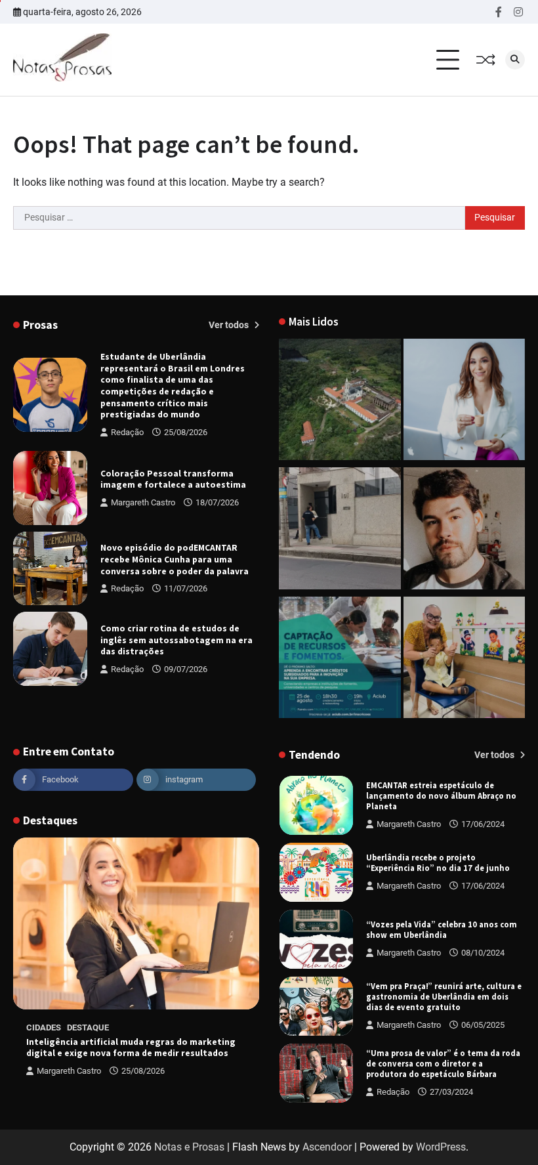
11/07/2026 (185, 588)
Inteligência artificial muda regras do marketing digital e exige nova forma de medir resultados (131, 1047)
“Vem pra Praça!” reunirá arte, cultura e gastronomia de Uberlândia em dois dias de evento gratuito (444, 997)
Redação (127, 432)
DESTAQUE (88, 1027)
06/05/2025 (483, 1025)
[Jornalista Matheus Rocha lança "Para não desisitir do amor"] (465, 530)
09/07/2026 (185, 669)
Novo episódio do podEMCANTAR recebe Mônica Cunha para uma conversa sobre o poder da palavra (174, 559)
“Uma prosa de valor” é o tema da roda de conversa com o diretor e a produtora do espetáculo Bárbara (443, 1064)
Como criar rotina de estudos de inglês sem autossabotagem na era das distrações (176, 640)
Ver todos (230, 325)
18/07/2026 (217, 502)
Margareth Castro (143, 502)
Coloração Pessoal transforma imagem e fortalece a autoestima (173, 479)
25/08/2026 (185, 432)
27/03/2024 (451, 1092)
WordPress (441, 1147)
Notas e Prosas (189, 1147)
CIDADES (43, 1027)
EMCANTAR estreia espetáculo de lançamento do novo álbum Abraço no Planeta (441, 796)
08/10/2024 (483, 953)
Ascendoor (327, 1147)
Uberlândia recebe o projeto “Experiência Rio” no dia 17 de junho (438, 863)
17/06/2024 (483, 824)
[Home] (465, 402)
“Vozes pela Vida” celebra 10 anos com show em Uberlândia (441, 930)
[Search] (515, 60)
